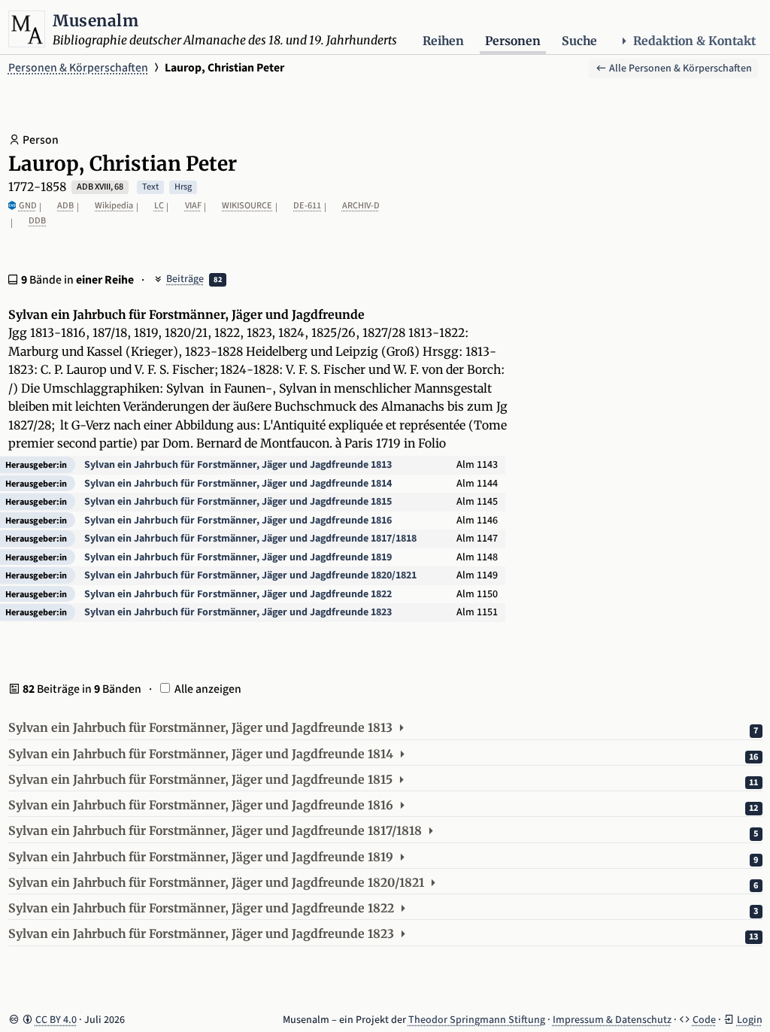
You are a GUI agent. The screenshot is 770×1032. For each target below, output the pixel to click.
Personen (513, 41)
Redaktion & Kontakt (694, 41)
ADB (65, 205)
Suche (579, 41)
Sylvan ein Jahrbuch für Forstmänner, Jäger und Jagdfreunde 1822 (238, 594)
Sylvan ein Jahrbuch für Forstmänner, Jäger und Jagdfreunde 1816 (238, 520)
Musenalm (95, 21)
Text (150, 187)
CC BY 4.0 (56, 1019)
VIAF (193, 205)
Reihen (443, 41)
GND (28, 205)
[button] (385, 729)
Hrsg (183, 187)
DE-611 (307, 205)
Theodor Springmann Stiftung (476, 1019)
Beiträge (185, 279)
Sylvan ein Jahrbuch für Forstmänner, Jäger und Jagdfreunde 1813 (238, 464)
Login (749, 1019)
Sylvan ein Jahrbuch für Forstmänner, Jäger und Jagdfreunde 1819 (238, 557)
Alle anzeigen (207, 689)
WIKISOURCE (247, 205)
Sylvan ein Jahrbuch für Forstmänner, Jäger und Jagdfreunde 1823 (238, 612)
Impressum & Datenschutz (612, 1019)
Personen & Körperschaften (78, 67)
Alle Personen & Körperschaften (679, 68)
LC (159, 205)
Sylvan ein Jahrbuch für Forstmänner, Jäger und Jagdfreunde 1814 (238, 483)
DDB (37, 220)
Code (704, 1019)
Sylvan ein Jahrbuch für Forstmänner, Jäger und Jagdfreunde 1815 (238, 501)
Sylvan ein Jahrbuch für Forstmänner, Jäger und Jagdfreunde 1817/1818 (250, 538)
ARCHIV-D (361, 205)
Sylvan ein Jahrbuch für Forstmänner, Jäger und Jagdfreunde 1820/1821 (250, 575)
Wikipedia (114, 205)
